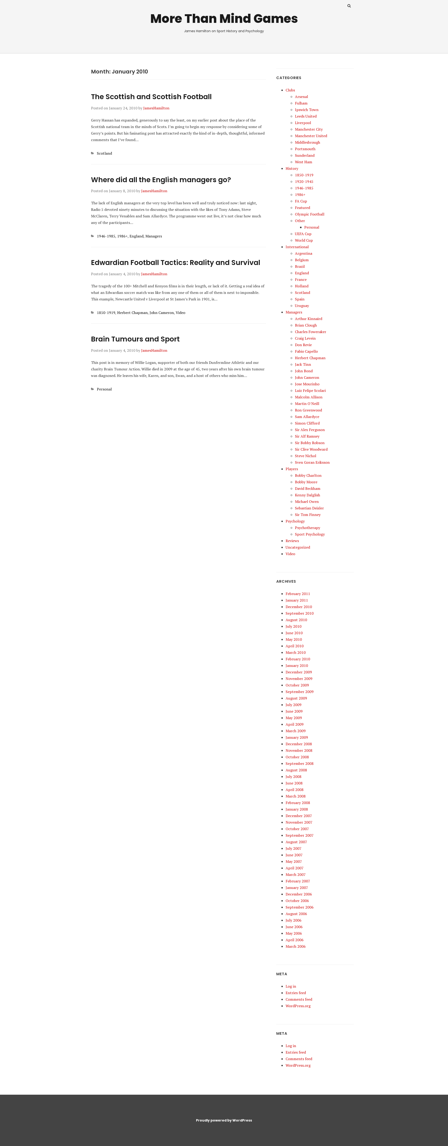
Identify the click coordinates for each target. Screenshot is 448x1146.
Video (180, 312)
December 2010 (299, 606)
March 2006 (296, 946)
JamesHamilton (156, 108)
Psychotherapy (307, 527)
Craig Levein (305, 338)
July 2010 (293, 626)
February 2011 (298, 593)
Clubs (290, 90)
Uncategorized (298, 547)
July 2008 (293, 776)
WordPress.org (298, 1005)
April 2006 (295, 939)
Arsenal (301, 96)
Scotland (104, 153)
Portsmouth (305, 148)
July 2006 (293, 920)
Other (300, 220)
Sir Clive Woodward (311, 449)
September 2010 (300, 613)
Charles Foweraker (310, 331)
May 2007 (294, 861)
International (297, 246)
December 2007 (299, 815)
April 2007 (295, 868)
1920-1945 (304, 181)
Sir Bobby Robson (310, 442)
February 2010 (298, 659)
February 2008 (298, 802)
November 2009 (299, 678)
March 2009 (296, 730)
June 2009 (294, 711)
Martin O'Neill (307, 403)
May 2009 (294, 717)
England (137, 236)
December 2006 (299, 894)
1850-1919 (106, 312)
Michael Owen (307, 501)
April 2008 (295, 789)
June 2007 (294, 854)
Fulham (301, 103)
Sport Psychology (310, 534)
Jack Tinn (303, 364)
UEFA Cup (303, 233)
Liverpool (303, 122)
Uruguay (302, 305)
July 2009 (293, 704)
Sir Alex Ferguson (310, 429)
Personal (104, 389)
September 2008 (300, 763)
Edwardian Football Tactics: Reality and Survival (175, 263)
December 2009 (299, 672)
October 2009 (297, 685)
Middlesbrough (307, 142)
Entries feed (296, 992)
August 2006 (296, 913)
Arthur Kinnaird (308, 318)
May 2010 (294, 639)
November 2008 (299, 750)
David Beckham (307, 488)
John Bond (304, 370)
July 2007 (293, 848)
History (292, 168)
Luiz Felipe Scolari (310, 390)
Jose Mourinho (307, 384)
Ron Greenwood (308, 410)
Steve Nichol (305, 455)
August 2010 (296, 619)
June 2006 (294, 926)
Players (292, 468)
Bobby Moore (306, 481)
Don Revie (303, 344)
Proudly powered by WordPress (224, 1120)
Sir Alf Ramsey (307, 436)
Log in (291, 986)
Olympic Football (309, 214)
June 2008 (294, 783)
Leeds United (306, 116)
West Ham (303, 161)
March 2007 (296, 874)
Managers (153, 236)
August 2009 (296, 698)
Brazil (300, 266)
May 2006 (294, 933)
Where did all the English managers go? (161, 180)
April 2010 (295, 645)
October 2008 (297, 756)
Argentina (303, 253)
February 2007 (298, 881)
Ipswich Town (306, 109)
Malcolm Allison (308, 397)
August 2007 (296, 841)
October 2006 (297, 900)
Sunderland (305, 155)
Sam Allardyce (307, 416)
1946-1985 (106, 236)
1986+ (122, 236)
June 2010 (294, 632)
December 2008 (299, 743)
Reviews (292, 540)
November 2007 (299, 822)
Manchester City (309, 129)
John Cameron (162, 312)
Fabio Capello (306, 351)
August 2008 (296, 770)
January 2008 (297, 809)
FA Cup (301, 201)
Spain (299, 299)
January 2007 (297, 887)
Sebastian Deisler (309, 508)
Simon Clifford (307, 423)
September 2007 (300, 835)
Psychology (295, 521)
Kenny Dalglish (307, 495)
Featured (302, 207)
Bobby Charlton (308, 475)
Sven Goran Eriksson (312, 462)
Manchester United (311, 135)
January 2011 (297, 600)
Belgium (302, 259)
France (301, 279)
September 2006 (300, 907)
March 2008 (296, 796)
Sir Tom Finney (308, 514)
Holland (301, 286)
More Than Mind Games (224, 18)
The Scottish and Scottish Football (151, 97)
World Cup (304, 240)
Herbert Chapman (132, 312)
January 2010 (297, 665)
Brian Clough (306, 325)
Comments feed (299, 999)
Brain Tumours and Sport (135, 339)
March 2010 (296, 652)
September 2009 (300, 691)
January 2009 (297, 737)
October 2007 (297, 828)
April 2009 (295, 724)
